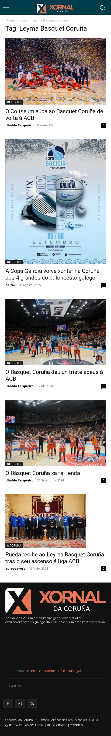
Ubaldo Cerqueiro (19, 125)
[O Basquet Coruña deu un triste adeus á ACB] (55, 332)
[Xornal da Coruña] (55, 8)
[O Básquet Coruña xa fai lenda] (55, 433)
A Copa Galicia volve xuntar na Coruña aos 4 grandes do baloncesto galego (52, 274)
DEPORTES (14, 102)
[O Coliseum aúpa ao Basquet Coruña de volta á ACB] (55, 71)
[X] (32, 703)
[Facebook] (8, 703)
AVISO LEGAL (34, 725)
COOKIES (76, 725)
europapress (15, 568)
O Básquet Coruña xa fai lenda (42, 473)
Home (10, 20)
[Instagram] (20, 703)
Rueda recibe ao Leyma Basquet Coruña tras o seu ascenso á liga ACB (54, 557)
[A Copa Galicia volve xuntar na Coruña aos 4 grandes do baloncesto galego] (55, 201)
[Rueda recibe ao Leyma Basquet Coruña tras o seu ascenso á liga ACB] (55, 521)
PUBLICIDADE (57, 725)
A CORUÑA (14, 545)
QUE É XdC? (14, 725)
